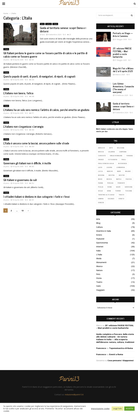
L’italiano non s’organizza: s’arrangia (23, 126)
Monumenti (101, 262)
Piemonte (121, 183)
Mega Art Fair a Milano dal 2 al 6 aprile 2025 (123, 70)
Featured (100, 238)
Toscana (128, 191)
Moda (98, 258)
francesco (101, 348)
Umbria (101, 199)
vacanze (111, 199)
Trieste (121, 195)
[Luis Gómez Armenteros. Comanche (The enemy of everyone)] (103, 87)
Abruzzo (101, 148)
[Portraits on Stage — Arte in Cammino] (103, 37)
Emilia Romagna (116, 156)
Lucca (100, 171)
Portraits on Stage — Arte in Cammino (123, 34)
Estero (99, 235)
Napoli (118, 179)
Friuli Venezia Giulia (106, 163)
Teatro (99, 282)
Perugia (110, 183)
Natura (99, 270)
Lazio (100, 167)
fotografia (112, 160)
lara (43, 34)
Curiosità (102, 156)
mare (119, 171)
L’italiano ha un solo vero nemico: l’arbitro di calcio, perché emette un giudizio (46, 110)
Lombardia (120, 167)
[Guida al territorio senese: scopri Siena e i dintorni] (103, 107)
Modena (101, 175)
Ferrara (129, 156)
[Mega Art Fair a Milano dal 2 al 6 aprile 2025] (103, 72)
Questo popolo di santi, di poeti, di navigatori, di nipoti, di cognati (39, 76)
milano (128, 171)
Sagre (118, 187)
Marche (110, 171)
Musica (99, 266)
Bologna (120, 148)
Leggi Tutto (117, 408)
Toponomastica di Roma (121, 348)
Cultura (48, 24)
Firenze (101, 160)
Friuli (123, 160)
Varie (42, 24)
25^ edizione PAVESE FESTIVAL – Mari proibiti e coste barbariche (122, 52)
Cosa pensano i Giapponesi (121, 360)
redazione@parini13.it (74, 394)
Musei (100, 179)
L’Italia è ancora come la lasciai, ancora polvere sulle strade (36, 143)
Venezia (101, 202)
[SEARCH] (132, 15)
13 (22, 210)
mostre (122, 175)
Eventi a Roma (116, 354)
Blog (98, 223)
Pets (98, 274)
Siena (109, 191)
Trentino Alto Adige (106, 195)
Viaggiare (100, 290)
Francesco (101, 354)
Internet (99, 246)
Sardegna (128, 187)
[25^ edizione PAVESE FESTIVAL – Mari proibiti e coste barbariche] (103, 52)
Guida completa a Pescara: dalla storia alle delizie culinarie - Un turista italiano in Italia (115, 337)
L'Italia (55, 24)
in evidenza (122, 163)
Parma (100, 183)
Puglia (100, 187)
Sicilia (100, 191)
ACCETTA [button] (129, 408)
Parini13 (69, 3)
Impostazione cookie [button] (100, 408)
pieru (7, 60)
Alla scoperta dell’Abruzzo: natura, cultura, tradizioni (115, 340)
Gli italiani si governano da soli (20, 180)
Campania (122, 152)
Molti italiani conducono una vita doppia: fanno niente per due (114, 130)
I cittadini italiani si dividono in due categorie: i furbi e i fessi (36, 196)
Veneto (121, 199)
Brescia (101, 152)
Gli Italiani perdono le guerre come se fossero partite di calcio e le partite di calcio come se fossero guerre (45, 55)
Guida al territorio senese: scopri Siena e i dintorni (63, 29)
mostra (111, 175)
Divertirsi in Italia (103, 231)
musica (109, 179)
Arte (111, 148)
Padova (129, 179)
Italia (98, 250)
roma (109, 187)
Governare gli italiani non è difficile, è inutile (27, 163)
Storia (98, 278)
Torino (118, 191)
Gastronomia (102, 242)
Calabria (111, 152)
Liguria (109, 167)
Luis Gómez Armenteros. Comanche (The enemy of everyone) (123, 88)
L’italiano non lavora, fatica (18, 93)
